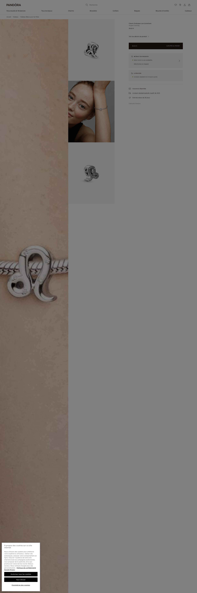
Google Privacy (9, 570)
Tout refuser (21, 580)
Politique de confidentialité (26, 568)
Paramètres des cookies (21, 585)
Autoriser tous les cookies (21, 574)
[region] (21, 567)
